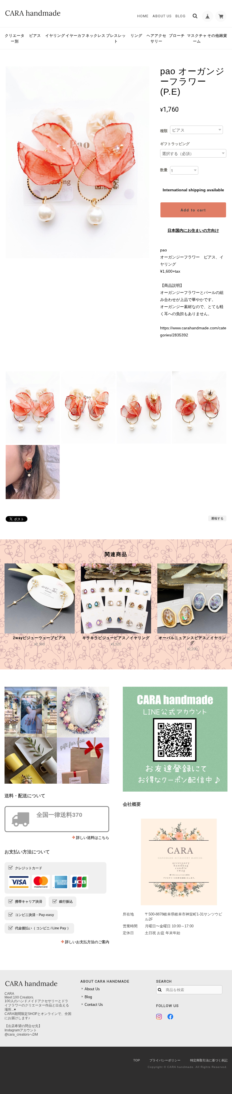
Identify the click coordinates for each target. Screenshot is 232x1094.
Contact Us (94, 1004)
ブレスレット (116, 38)
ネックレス (96, 35)
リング (136, 35)
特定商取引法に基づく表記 (208, 1060)
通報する (217, 518)
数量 (163, 170)
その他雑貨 (217, 35)
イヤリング (55, 35)
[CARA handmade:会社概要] (175, 860)
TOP (136, 1060)
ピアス (35, 35)
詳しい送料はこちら (92, 838)
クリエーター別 (15, 38)
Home (143, 16)
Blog (180, 16)
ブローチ (177, 35)
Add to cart (193, 210)
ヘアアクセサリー (156, 38)
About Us (161, 16)
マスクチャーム (197, 38)
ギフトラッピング (175, 144)
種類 (163, 131)
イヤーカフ (75, 35)
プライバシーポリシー (165, 1060)
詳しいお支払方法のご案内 (87, 942)
